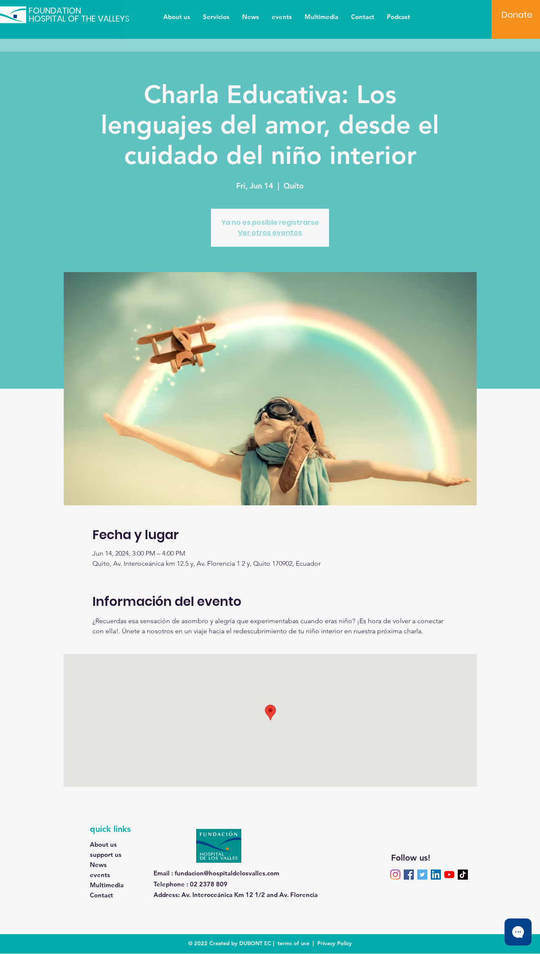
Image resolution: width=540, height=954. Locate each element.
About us (103, 844)
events (100, 875)
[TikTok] (463, 875)
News (98, 865)
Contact (101, 895)
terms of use (293, 943)
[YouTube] (449, 875)
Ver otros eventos (270, 232)
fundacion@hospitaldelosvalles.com (227, 873)
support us (106, 854)
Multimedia (107, 885)
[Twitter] (422, 875)
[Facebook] (409, 875)
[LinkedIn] (436, 875)
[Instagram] (395, 875)
